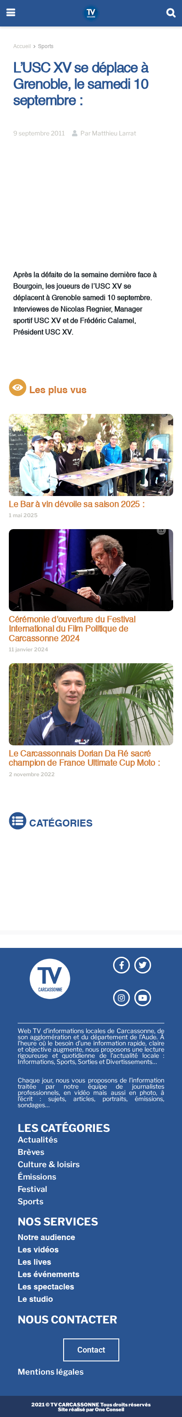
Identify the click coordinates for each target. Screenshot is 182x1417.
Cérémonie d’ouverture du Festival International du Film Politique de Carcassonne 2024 (72, 629)
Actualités (29, 853)
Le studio (35, 1300)
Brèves (22, 865)
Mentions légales (50, 1371)
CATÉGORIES (60, 824)
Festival (23, 902)
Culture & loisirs (40, 878)
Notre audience (46, 1238)
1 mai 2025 (23, 515)
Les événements (49, 1275)
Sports (45, 46)
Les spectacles (46, 1287)
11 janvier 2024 (28, 649)
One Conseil (109, 1409)
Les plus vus (57, 390)
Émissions (28, 890)
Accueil (22, 46)
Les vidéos (38, 1250)
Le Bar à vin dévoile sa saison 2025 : (76, 504)
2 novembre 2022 (32, 774)
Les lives (34, 1263)
